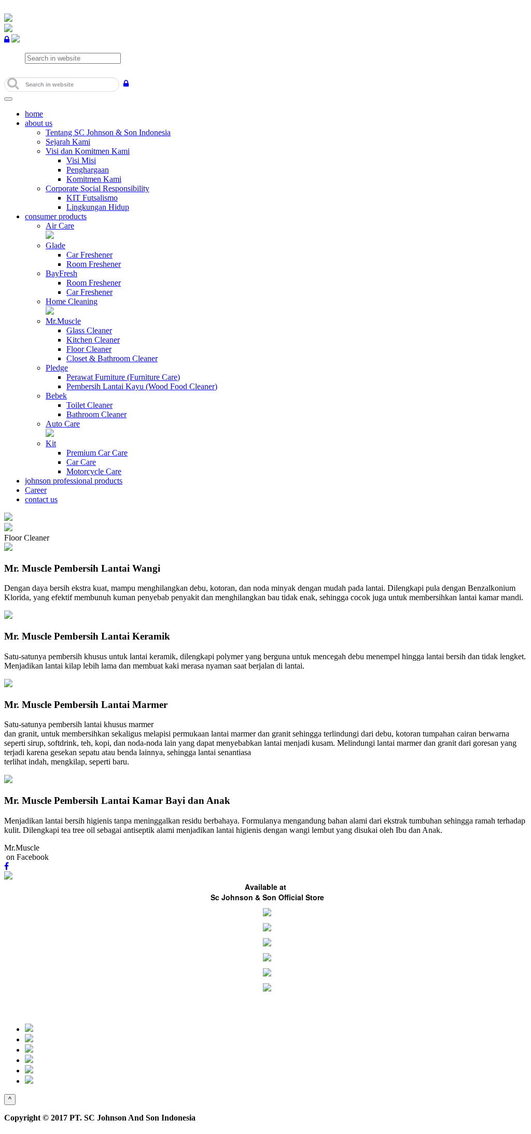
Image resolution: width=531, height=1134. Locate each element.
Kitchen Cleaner (93, 339)
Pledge (57, 367)
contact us (41, 499)
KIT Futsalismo (92, 197)
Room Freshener (93, 264)
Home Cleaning (71, 301)
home (34, 113)
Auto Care (63, 423)
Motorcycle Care (93, 471)
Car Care (81, 462)
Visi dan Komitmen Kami (88, 151)
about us (38, 123)
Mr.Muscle (63, 321)
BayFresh (61, 273)
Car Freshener (89, 254)
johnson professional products (73, 480)
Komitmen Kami (93, 179)
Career (36, 490)
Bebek (56, 395)
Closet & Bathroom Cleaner (112, 358)
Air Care (60, 225)
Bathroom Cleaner (96, 414)
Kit (51, 443)
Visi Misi (81, 160)
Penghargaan (87, 169)
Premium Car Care (97, 452)
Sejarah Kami (68, 141)
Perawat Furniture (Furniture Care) (123, 377)
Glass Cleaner (89, 330)
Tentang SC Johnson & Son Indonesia (108, 132)
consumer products (56, 216)
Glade (55, 245)
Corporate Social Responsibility (97, 188)
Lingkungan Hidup (97, 207)
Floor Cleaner (88, 349)
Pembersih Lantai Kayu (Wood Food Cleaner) (141, 386)
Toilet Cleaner (89, 405)
